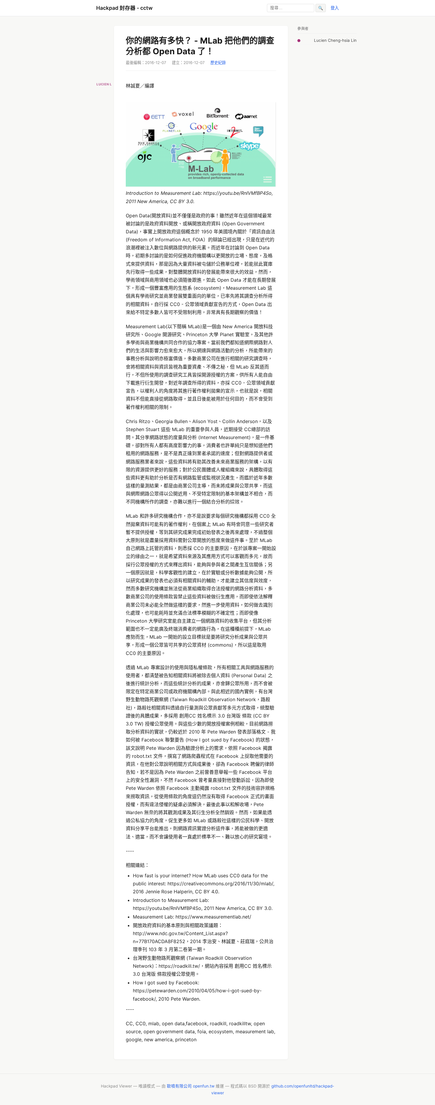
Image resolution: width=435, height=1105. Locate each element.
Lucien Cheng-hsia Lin (335, 40)
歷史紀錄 (218, 62)
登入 (335, 7)
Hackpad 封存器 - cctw (124, 8)
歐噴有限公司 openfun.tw (191, 1086)
